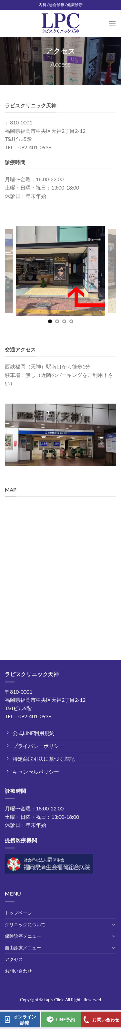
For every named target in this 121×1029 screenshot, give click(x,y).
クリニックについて (25, 924)
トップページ (18, 913)
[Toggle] (113, 924)
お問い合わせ (18, 971)
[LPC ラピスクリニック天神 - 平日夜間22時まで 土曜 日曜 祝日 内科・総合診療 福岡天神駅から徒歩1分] (60, 23)
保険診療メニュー (23, 936)
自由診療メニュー (23, 947)
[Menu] (112, 23)
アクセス (14, 959)
